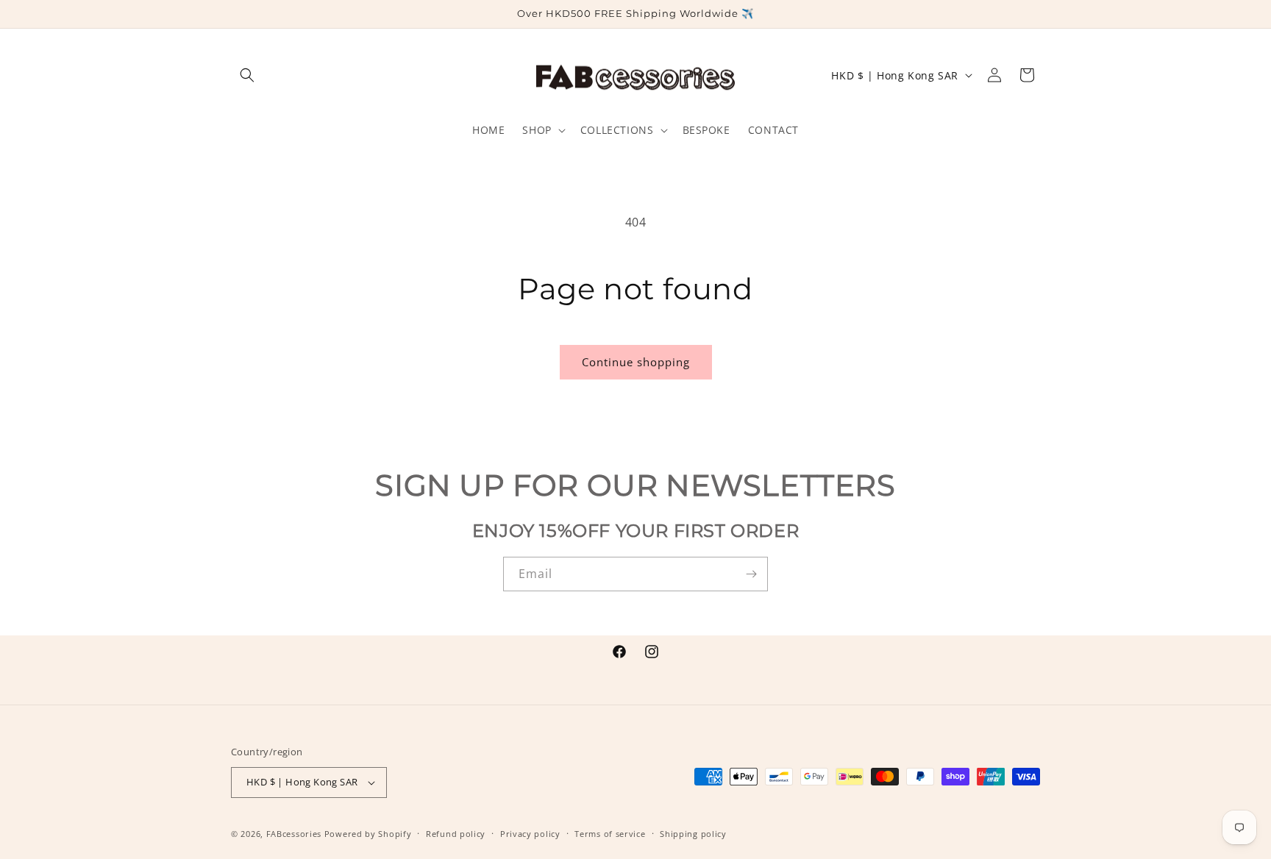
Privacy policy (530, 833)
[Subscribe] (751, 574)
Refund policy (455, 833)
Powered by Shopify (368, 833)
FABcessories (293, 833)
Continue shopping (636, 361)
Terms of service (609, 833)
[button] (247, 75)
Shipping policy (693, 833)
